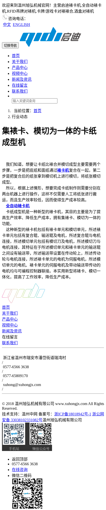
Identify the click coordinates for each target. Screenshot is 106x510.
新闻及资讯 (22, 79)
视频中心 (20, 73)
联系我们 (20, 91)
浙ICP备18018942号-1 (72, 414)
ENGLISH (21, 24)
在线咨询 (20, 470)
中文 (7, 24)
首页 (16, 56)
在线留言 (20, 85)
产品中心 (20, 67)
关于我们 (20, 62)
